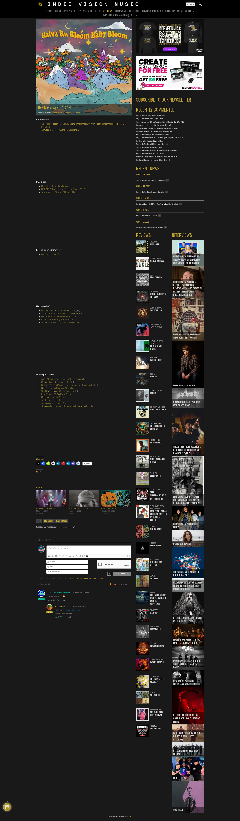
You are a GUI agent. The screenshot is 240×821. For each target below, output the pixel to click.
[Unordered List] (66, 556)
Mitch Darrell (47, 316)
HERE (57, 400)
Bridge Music (47, 382)
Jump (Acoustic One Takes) (63, 388)
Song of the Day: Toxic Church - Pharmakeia (150, 115)
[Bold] (49, 556)
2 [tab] (141, 89)
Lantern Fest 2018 (108, 508)
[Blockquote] (70, 556)
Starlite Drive (55, 313)
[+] (83, 556)
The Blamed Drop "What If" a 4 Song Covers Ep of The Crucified (157, 128)
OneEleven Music (49, 391)
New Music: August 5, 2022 (79, 508)
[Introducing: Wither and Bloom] (51, 498)
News (110, 11)
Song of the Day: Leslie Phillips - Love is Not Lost (152, 144)
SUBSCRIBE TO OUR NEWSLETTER (163, 99)
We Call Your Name (62, 394)
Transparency (47, 403)
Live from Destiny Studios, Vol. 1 (79, 385)
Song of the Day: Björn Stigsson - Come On (150, 192)
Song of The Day (166, 11)
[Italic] (52, 556)
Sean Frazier (46, 322)
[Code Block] (73, 556)
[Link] (77, 556)
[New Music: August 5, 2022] (84, 498)
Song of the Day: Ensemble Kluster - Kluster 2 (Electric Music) (156, 150)
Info (133, 15)
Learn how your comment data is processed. (86, 578)
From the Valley (58, 397)
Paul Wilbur (46, 394)
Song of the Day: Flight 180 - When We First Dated (152, 134)
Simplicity (71, 310)
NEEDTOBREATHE (50, 189)
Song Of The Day (97, 11)
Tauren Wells (47, 192)
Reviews (67, 11)
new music (48, 521)
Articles (134, 11)
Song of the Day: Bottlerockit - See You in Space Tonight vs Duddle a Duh (160, 137)
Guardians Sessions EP (69, 129)
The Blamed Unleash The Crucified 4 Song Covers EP (153, 160)
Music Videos (185, 11)
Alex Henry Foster (49, 123)
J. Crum (44, 313)
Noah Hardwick (57, 112)
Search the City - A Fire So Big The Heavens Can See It (153, 125)
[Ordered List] (63, 556)
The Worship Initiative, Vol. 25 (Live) (79, 406)
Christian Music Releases (60, 592)
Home (49, 11)
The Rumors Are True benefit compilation (149, 140)
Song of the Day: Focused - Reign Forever (149, 118)
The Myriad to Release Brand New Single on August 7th (154, 131)
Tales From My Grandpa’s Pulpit (74, 379)
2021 (39, 521)
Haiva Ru (45, 186)
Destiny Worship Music (52, 385)
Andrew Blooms (48, 254)
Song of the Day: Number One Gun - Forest (150, 153)
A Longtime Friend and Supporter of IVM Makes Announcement (156, 156)
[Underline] (56, 556)
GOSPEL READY (48, 310)
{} (80, 556)
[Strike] (59, 556)
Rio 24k (44, 319)
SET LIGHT (190, 4)
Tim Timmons (47, 400)
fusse (130, 816)
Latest (57, 11)
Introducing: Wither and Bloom (48, 508)
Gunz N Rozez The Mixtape (66, 322)
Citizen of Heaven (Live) (65, 192)
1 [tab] (138, 89)
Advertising (149, 11)
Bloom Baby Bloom (59, 186)
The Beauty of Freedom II (61, 319)
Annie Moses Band (49, 379)
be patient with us (63, 382)
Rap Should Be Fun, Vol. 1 (66, 316)
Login (128, 540)
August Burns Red (49, 129)
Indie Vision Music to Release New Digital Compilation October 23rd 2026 (160, 121)
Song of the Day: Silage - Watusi (146, 215)
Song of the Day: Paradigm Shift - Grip (149, 147)
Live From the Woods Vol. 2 (72, 189)
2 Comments (76, 112)
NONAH (45, 388)
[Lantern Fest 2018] (116, 498)
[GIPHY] (87, 556)
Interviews (79, 11)
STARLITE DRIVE (70, 313)
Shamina (45, 397)
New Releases (61, 521)
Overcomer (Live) (67, 391)
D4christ (61, 310)
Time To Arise (61, 403)
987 (59, 254)
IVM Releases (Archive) (116, 15)
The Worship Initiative (51, 406)
